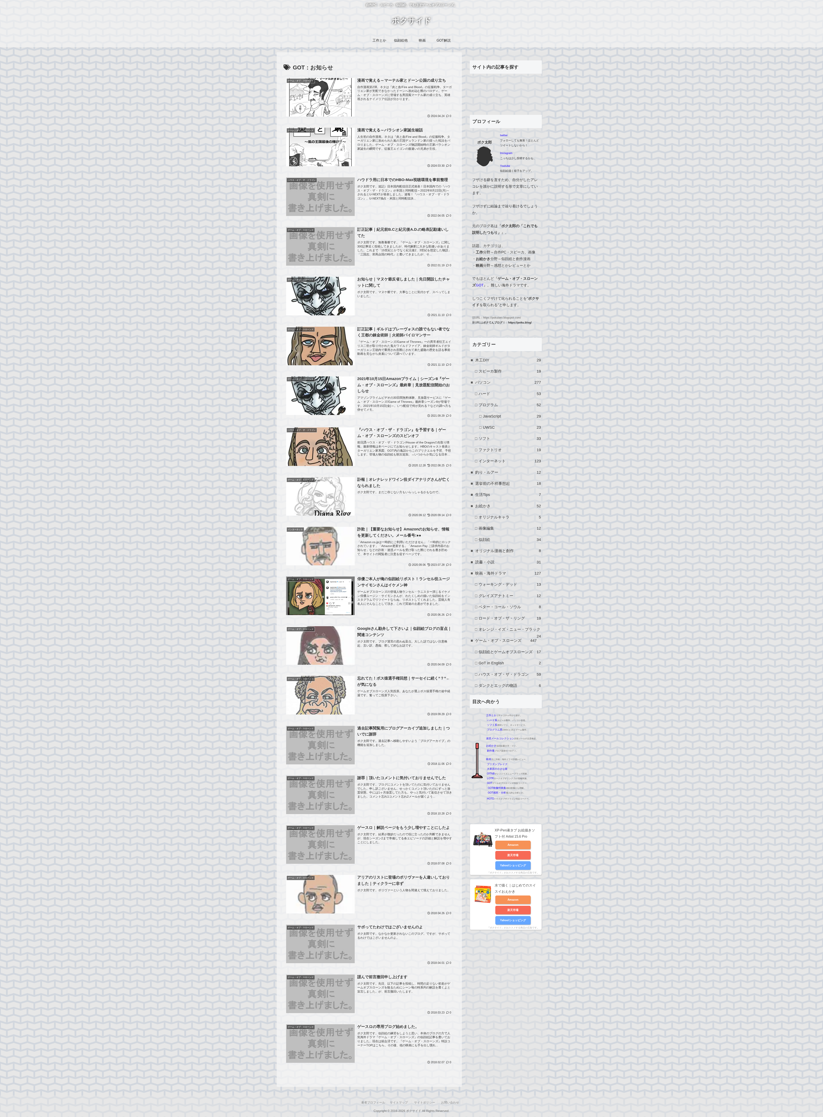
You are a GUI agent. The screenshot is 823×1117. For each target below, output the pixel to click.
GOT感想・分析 (497, 792)
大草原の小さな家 (497, 768)
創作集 (491, 750)
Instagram (506, 153)
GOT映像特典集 (497, 787)
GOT (480, 285)
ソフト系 (492, 724)
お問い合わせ (450, 1102)
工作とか (491, 715)
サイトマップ (399, 1102)
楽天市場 (512, 855)
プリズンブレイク (497, 764)
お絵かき (491, 745)
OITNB (491, 773)
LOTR (490, 778)
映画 (488, 759)
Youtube (505, 166)
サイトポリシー (424, 1102)
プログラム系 (494, 729)
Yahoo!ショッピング (513, 865)
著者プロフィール (373, 1102)
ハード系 (492, 720)
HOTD (490, 798)
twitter (504, 135)
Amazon (513, 844)
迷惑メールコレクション (500, 738)
